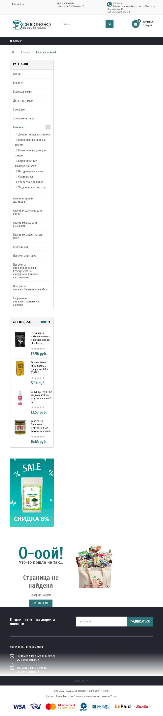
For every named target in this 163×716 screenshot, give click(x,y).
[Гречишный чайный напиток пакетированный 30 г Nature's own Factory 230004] (20, 339)
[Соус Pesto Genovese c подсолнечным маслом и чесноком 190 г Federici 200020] (20, 427)
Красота (25, 52)
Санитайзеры (26, 176)
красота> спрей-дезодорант (23, 200)
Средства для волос (30, 182)
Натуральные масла (30, 171)
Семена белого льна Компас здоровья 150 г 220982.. (39, 367)
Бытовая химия (22, 91)
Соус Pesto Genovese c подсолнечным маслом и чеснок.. (41, 426)
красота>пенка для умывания (25, 224)
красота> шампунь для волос (27, 212)
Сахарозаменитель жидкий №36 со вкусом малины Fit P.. (41, 396)
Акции (16, 74)
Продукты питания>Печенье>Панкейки (30, 287)
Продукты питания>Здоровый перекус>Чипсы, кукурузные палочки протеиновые (25, 271)
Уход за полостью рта (31, 187)
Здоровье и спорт (24, 118)
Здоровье (19, 109)
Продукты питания (24, 255)
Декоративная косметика (34, 134)
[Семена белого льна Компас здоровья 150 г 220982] (20, 368)
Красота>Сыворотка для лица (28, 236)
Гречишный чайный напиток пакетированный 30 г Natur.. (40, 338)
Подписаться (140, 621)
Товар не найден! (46, 52)
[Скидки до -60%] (32, 492)
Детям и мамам (23, 100)
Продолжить (41, 603)
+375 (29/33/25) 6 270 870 (119, 11)
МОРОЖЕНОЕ (21, 247)
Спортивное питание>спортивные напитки (26, 301)
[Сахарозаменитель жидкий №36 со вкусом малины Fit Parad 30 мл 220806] (20, 397)
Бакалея (18, 83)
